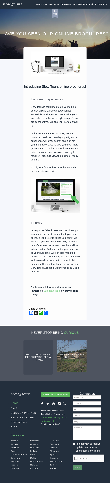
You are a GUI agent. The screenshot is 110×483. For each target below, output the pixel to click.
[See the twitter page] (48, 405)
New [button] (45, 4)
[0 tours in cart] (106, 4)
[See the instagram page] (59, 405)
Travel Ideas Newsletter (55, 394)
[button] (95, 4)
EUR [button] (100, 4)
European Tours (52, 291)
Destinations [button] (53, 4)
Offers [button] (39, 4)
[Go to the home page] (12, 4)
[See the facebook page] (42, 405)
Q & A (14, 408)
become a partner (23, 413)
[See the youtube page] (64, 405)
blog (14, 427)
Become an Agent (23, 418)
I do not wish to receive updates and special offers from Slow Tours (88, 447)
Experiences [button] (66, 4)
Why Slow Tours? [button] (81, 4)
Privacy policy (59, 414)
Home (14, 403)
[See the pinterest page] (53, 405)
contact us (19, 422)
